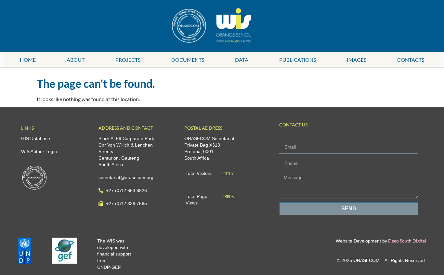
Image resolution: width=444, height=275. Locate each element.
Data (241, 60)
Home (28, 60)
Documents (187, 60)
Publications (297, 60)
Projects (127, 60)
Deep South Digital (406, 240)
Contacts (410, 60)
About (76, 60)
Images (356, 60)
